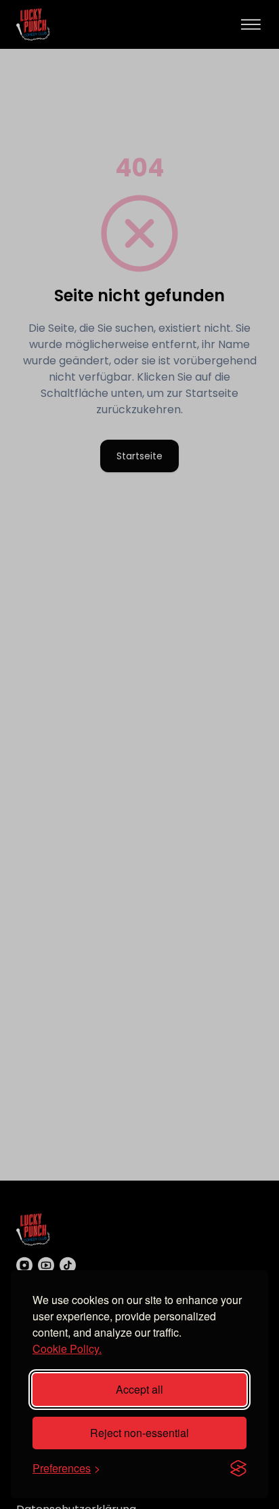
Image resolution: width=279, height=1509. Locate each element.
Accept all (139, 1389)
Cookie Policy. (67, 1348)
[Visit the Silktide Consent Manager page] (238, 1468)
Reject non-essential (139, 1432)
